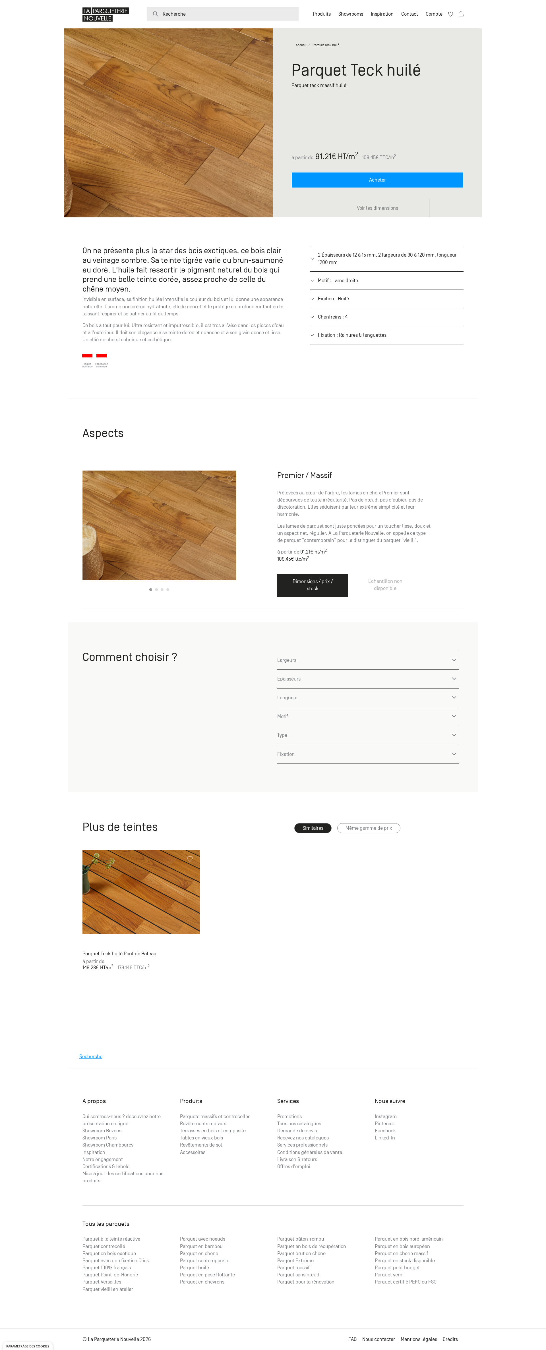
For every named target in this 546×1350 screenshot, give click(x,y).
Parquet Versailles (101, 1282)
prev (94, 532)
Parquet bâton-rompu (300, 1239)
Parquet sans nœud (298, 1275)
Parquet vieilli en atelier (107, 1289)
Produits (322, 14)
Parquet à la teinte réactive (111, 1239)
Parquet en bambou (201, 1246)
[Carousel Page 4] (167, 589)
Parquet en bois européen (402, 1246)
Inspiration (382, 14)
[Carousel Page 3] (162, 589)
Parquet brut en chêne (301, 1254)
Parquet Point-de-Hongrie (110, 1275)
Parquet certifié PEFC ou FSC (406, 1282)
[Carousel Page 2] (156, 589)
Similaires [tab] (313, 828)
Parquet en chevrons (202, 1282)
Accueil (301, 45)
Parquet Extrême (295, 1261)
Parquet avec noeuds (202, 1239)
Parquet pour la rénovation (305, 1282)
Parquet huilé (194, 1268)
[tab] (368, 828)
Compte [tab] (434, 14)
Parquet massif (293, 1268)
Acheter (377, 180)
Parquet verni (389, 1275)
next (224, 532)
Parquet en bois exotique (109, 1254)
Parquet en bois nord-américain (409, 1239)
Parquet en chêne (199, 1254)
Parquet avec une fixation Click (115, 1261)
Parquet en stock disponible (405, 1261)
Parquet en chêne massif (401, 1254)
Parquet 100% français (106, 1268)
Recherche (90, 1057)
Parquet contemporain (204, 1261)
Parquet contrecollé (103, 1246)
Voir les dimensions (377, 208)
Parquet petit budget (397, 1268)
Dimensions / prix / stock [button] (313, 585)
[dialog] (28, 1346)
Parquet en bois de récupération (311, 1246)
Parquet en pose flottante (207, 1275)
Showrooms (350, 14)
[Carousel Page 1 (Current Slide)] (150, 589)
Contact (409, 14)
